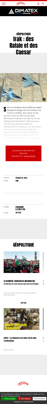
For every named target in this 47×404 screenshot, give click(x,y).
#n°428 (18, 212)
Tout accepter (9, 399)
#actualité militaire (11, 293)
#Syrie (12, 295)
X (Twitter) (20, 209)
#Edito (6, 350)
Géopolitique (23, 245)
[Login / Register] (38, 3)
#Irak (30, 293)
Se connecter (29, 156)
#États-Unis (23, 293)
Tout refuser (25, 399)
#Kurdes (7, 295)
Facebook (20, 207)
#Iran (34, 293)
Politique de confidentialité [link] (23, 402)
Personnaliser (39, 399)
